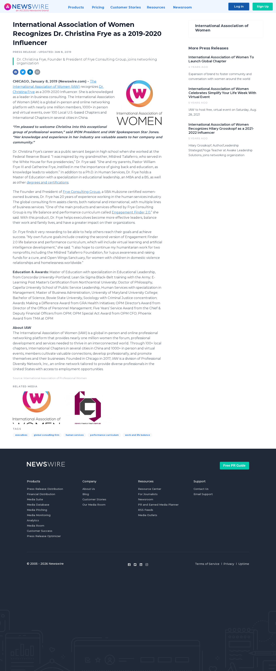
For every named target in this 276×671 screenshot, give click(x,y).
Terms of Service (207, 564)
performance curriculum (104, 435)
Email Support (203, 494)
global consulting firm (46, 435)
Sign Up (263, 6)
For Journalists (148, 494)
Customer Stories (94, 499)
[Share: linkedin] (30, 72)
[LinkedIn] (141, 564)
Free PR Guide (234, 465)
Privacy (228, 564)
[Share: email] (37, 72)
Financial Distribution (41, 494)
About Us (88, 488)
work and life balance (137, 435)
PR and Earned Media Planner (158, 504)
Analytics (33, 520)
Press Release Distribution (45, 488)
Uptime (243, 564)
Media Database (38, 504)
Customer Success (39, 530)
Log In (239, 6)
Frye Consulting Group (81, 192)
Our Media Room (93, 504)
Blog (85, 494)
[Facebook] (129, 564)
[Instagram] (146, 564)
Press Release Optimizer (44, 536)
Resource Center (149, 488)
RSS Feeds (145, 509)
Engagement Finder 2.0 (131, 212)
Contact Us (201, 488)
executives (21, 435)
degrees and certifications (47, 182)
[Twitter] (135, 564)
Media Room (35, 525)
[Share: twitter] (23, 72)
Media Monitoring (39, 515)
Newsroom (145, 499)
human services (75, 435)
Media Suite (35, 499)
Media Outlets (147, 515)
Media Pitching (37, 509)
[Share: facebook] (15, 72)
